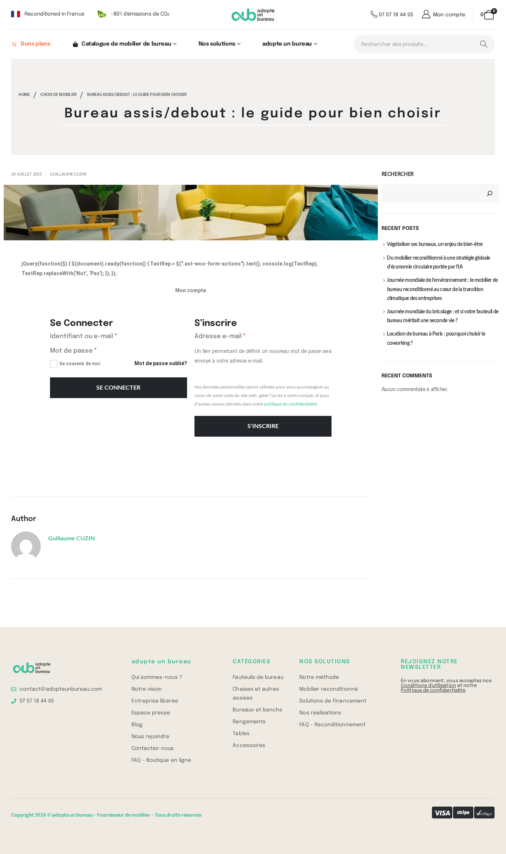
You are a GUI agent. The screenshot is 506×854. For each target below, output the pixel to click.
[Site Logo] (253, 15)
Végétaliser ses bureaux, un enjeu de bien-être (435, 244)
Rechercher (398, 174)
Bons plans (35, 44)
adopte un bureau (287, 44)
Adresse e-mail (237, 336)
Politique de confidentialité (433, 690)
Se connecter (118, 388)
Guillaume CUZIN (68, 174)
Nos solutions (217, 44)
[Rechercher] (490, 193)
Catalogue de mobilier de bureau (126, 44)
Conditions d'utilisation (428, 685)
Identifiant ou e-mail (100, 336)
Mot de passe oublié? (160, 363)
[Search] (483, 44)
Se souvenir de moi (79, 363)
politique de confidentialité (290, 404)
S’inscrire (263, 426)
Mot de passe (90, 350)
